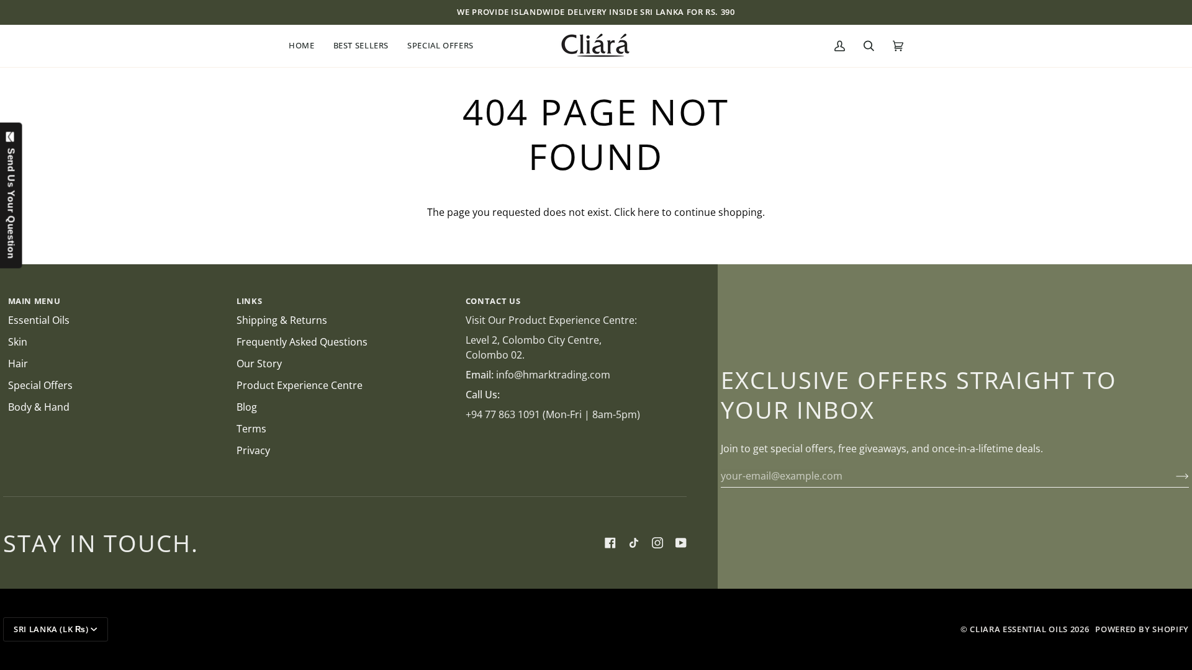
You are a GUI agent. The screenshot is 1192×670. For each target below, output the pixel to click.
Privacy (253, 450)
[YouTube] (681, 542)
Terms (251, 429)
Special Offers (40, 385)
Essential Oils (39, 320)
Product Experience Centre (300, 385)
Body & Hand (39, 407)
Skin (17, 342)
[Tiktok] (633, 542)
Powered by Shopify (1142, 629)
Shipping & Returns (282, 320)
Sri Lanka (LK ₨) (51, 629)
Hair (18, 363)
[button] (306, 46)
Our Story (259, 363)
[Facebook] (610, 542)
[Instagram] (657, 542)
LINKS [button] (249, 300)
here (648, 212)
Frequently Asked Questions (302, 342)
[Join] (1172, 476)
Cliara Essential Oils (1019, 629)
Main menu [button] (34, 300)
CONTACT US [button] (493, 300)
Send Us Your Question (11, 200)
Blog (247, 407)
